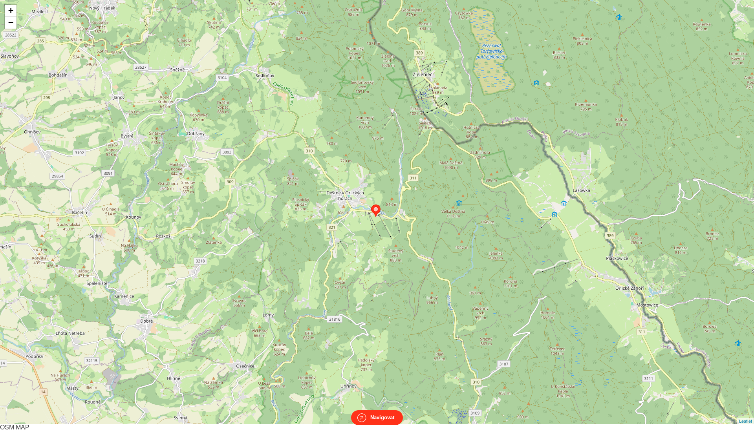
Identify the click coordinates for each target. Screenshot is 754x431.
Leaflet (745, 421)
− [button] (10, 22)
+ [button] (10, 10)
